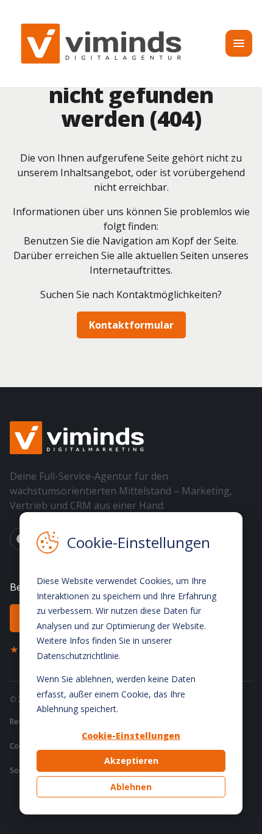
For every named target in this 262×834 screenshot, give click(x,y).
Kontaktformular (131, 325)
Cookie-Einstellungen (131, 735)
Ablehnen (131, 787)
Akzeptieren (131, 760)
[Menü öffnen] (238, 43)
